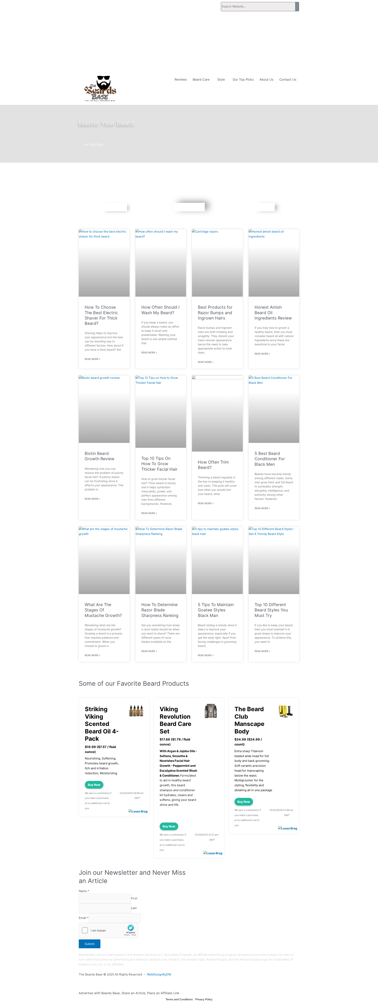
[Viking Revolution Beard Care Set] (211, 711)
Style (221, 79)
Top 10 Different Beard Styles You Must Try (271, 610)
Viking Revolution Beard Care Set (175, 720)
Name (84, 891)
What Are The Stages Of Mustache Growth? (103, 610)
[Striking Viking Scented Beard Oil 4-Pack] (136, 711)
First (134, 898)
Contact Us (287, 79)
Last (134, 908)
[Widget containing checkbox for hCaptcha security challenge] (108, 930)
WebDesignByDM (159, 974)
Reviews (181, 79)
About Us (266, 79)
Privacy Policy (203, 999)
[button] (202, 79)
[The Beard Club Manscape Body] (286, 711)
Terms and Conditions (179, 999)
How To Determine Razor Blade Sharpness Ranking (159, 610)
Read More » (92, 359)
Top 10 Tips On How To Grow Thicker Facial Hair (159, 464)
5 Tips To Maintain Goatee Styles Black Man (216, 610)
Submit (89, 944)
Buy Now (94, 785)
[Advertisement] (189, 43)
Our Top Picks (243, 79)
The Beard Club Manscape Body (249, 720)
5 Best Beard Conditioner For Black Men (270, 459)
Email (84, 918)
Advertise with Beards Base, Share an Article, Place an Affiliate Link (129, 993)
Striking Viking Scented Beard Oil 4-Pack (102, 723)
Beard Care (201, 79)
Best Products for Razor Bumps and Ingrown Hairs (215, 312)
